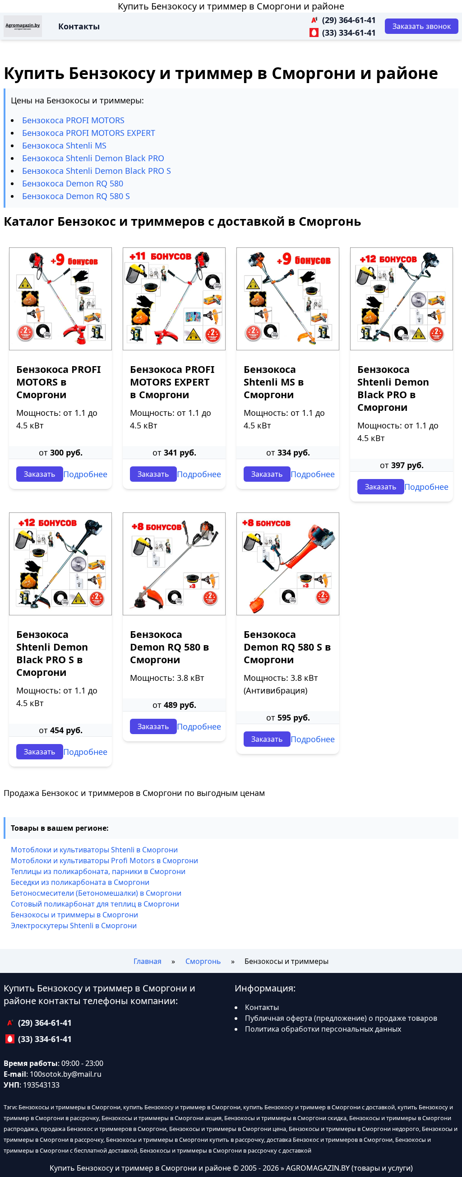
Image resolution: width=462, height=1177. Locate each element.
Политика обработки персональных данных (323, 1029)
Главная (148, 961)
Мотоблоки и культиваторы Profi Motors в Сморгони (104, 860)
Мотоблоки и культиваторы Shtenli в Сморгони (94, 850)
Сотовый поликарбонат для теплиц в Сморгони (95, 904)
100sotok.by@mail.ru (66, 1074)
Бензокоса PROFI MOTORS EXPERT (88, 132)
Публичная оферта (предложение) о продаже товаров (341, 1018)
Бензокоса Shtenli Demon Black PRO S (96, 170)
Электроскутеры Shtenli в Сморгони (74, 925)
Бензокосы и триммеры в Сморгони (74, 915)
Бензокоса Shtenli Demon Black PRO (93, 158)
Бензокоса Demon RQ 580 (72, 183)
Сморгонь (203, 961)
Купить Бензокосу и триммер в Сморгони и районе (231, 6)
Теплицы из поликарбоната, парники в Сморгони (98, 871)
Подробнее (85, 474)
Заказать (39, 474)
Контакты (79, 26)
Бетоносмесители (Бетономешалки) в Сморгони (96, 893)
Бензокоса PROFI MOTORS (73, 120)
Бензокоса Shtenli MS (64, 145)
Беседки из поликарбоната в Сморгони (80, 882)
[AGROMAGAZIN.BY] (23, 26)
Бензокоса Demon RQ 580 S (76, 196)
